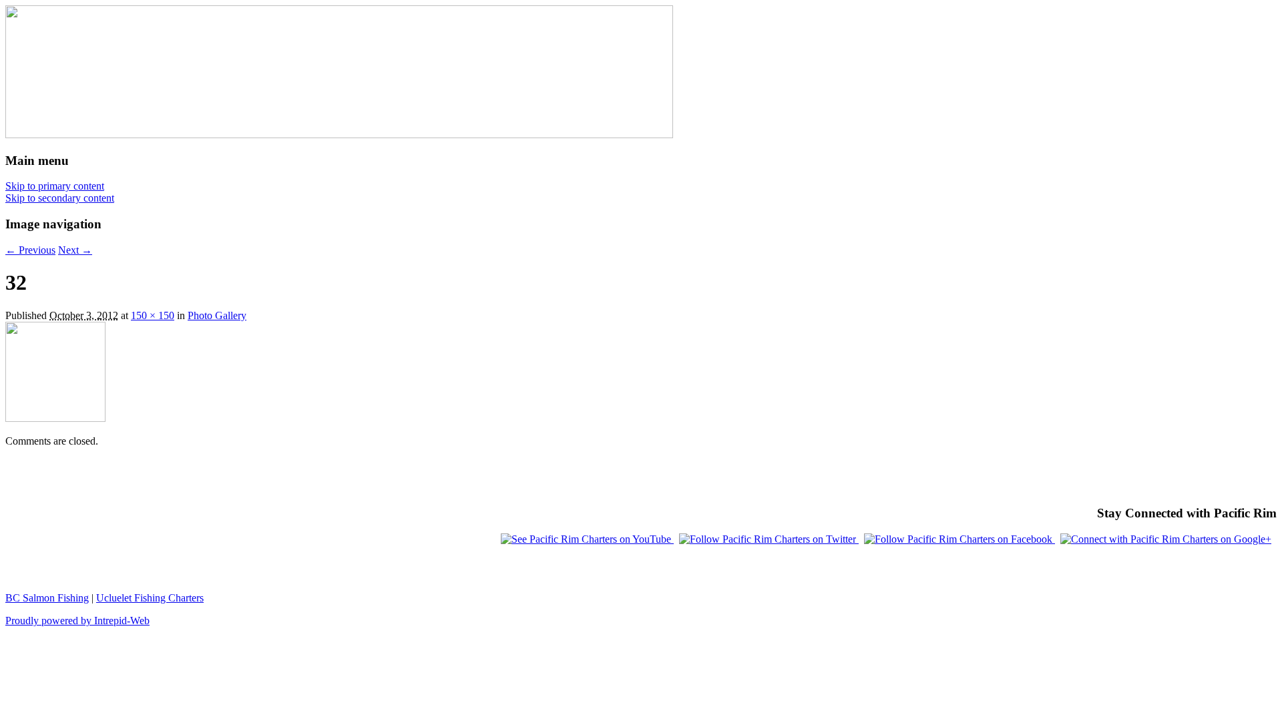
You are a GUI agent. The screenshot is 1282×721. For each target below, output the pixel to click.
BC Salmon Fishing (47, 598)
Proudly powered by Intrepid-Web (77, 620)
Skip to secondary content (59, 198)
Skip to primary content (54, 186)
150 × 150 (152, 315)
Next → (75, 250)
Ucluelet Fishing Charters (150, 598)
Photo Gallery (217, 315)
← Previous (30, 250)
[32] (55, 418)
